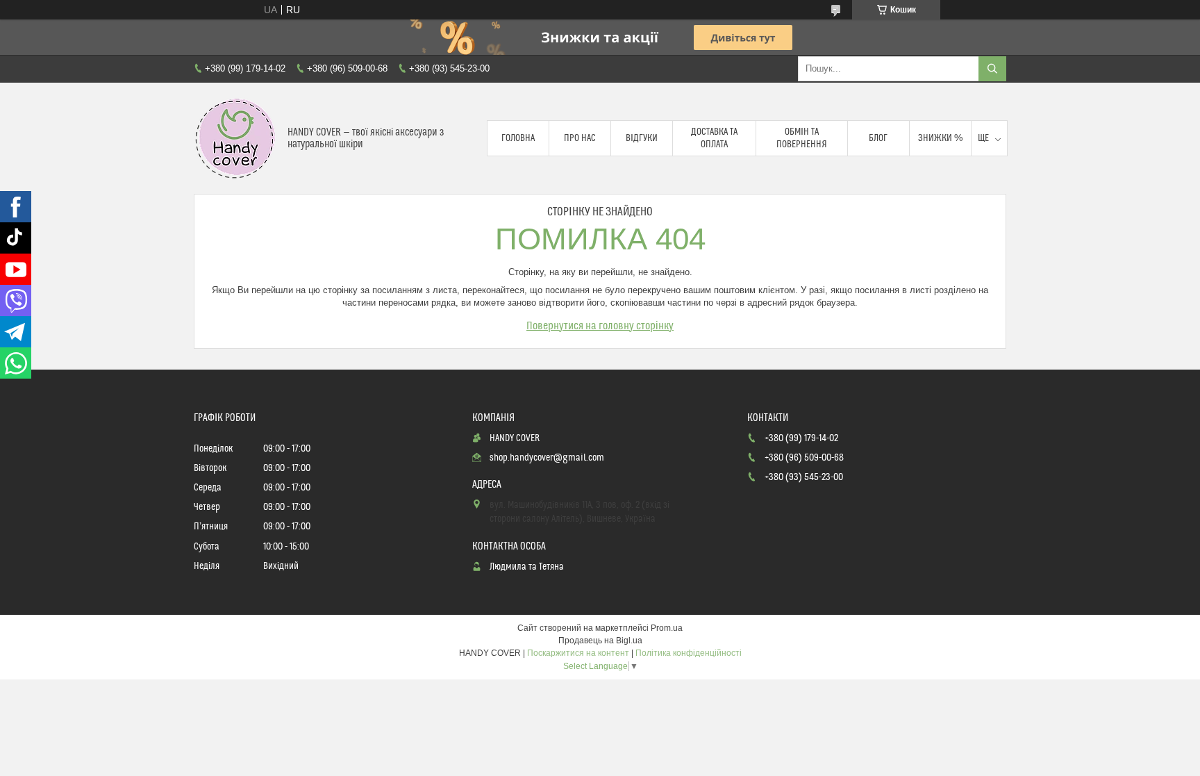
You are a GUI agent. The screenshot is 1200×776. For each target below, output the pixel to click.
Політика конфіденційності (688, 653)
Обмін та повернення (801, 138)
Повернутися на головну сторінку (600, 326)
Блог (878, 138)
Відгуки (642, 138)
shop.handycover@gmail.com (547, 457)
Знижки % (940, 138)
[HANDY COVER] (235, 138)
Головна (518, 138)
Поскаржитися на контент (578, 653)
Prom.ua (667, 628)
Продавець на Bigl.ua (600, 640)
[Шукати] (992, 68)
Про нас (580, 138)
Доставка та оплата (714, 138)
